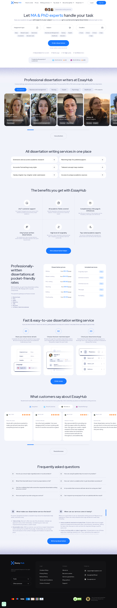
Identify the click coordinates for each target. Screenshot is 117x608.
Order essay (58, 381)
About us (65, 570)
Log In (92, 3)
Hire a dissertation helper (58, 251)
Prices (37, 3)
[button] (46, 2)
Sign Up (101, 3)
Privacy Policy (44, 573)
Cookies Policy (44, 570)
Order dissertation (58, 43)
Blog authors (66, 580)
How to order (29, 3)
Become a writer (67, 573)
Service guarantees (68, 576)
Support (65, 583)
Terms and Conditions (46, 580)
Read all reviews (58, 451)
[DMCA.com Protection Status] (77, 599)
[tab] (26, 351)
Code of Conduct (45, 583)
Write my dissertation (58, 541)
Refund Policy (44, 576)
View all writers (58, 136)
